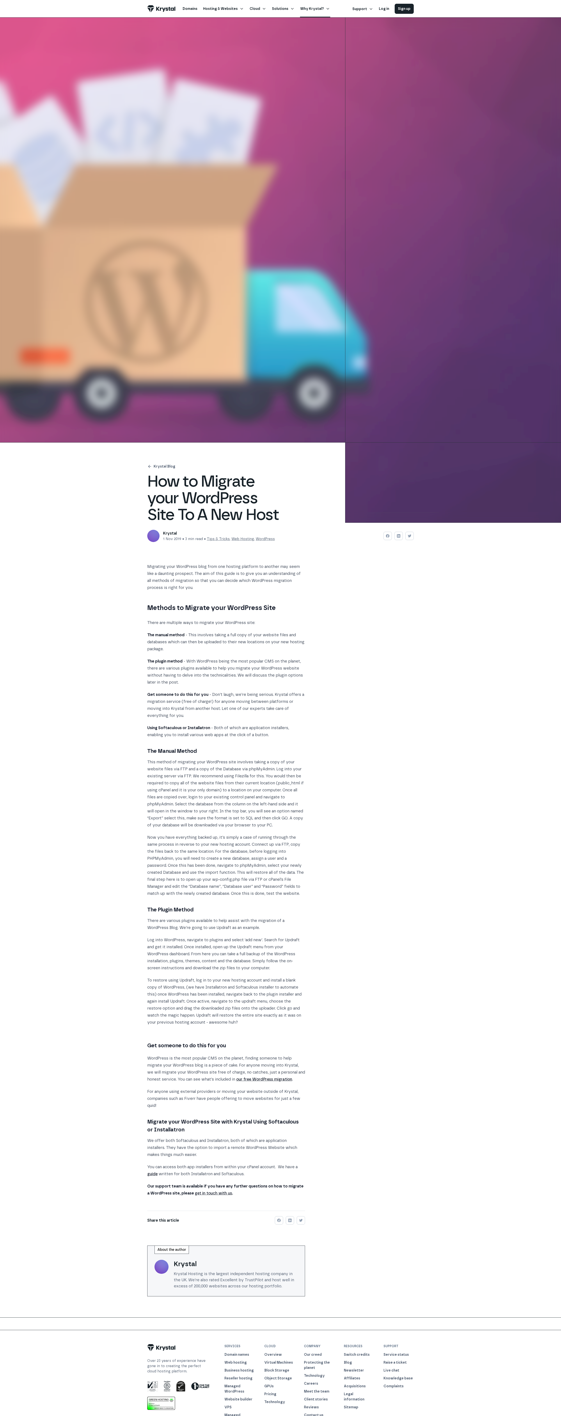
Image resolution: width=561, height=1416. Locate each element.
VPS (228, 1407)
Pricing (270, 1394)
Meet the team (316, 1391)
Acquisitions (355, 1386)
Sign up (404, 9)
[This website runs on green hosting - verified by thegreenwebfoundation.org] (161, 1403)
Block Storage (276, 1370)
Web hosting (235, 1362)
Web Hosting (242, 539)
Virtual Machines (278, 1362)
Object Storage (278, 1378)
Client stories (316, 1399)
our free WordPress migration (264, 1079)
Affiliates (352, 1378)
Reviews (311, 1407)
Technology (274, 1402)
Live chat (391, 1370)
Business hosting (239, 1370)
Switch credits (357, 1354)
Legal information (354, 1396)
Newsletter (354, 1370)
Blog (348, 1362)
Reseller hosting (238, 1378)
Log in (384, 9)
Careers (311, 1383)
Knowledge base (398, 1378)
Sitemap (351, 1407)
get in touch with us (213, 1193)
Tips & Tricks (218, 539)
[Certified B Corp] (167, 1386)
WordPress (265, 539)
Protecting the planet (317, 1365)
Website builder (238, 1399)
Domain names (236, 1354)
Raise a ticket (395, 1362)
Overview (273, 1354)
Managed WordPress (234, 1388)
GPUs (269, 1386)
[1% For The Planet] (200, 1386)
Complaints (393, 1386)
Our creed (313, 1354)
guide (152, 1173)
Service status (396, 1354)
